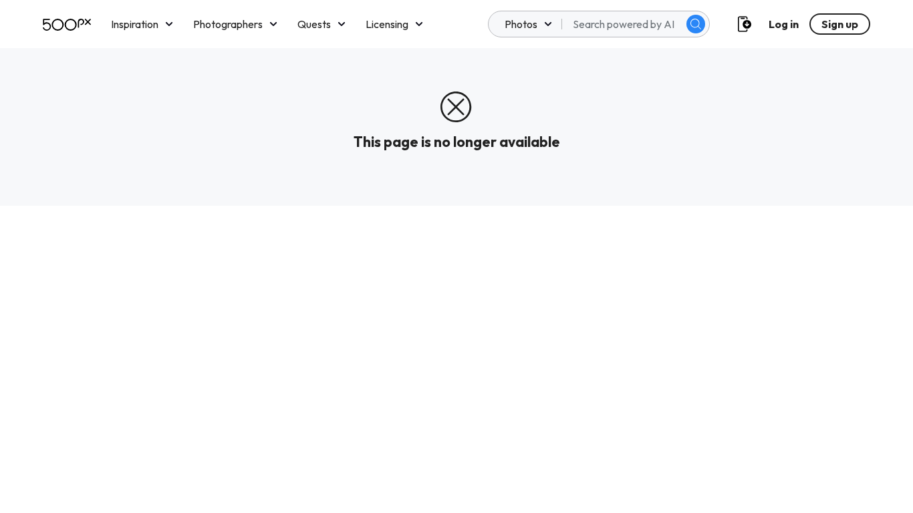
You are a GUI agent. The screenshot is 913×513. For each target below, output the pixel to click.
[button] (695, 24)
